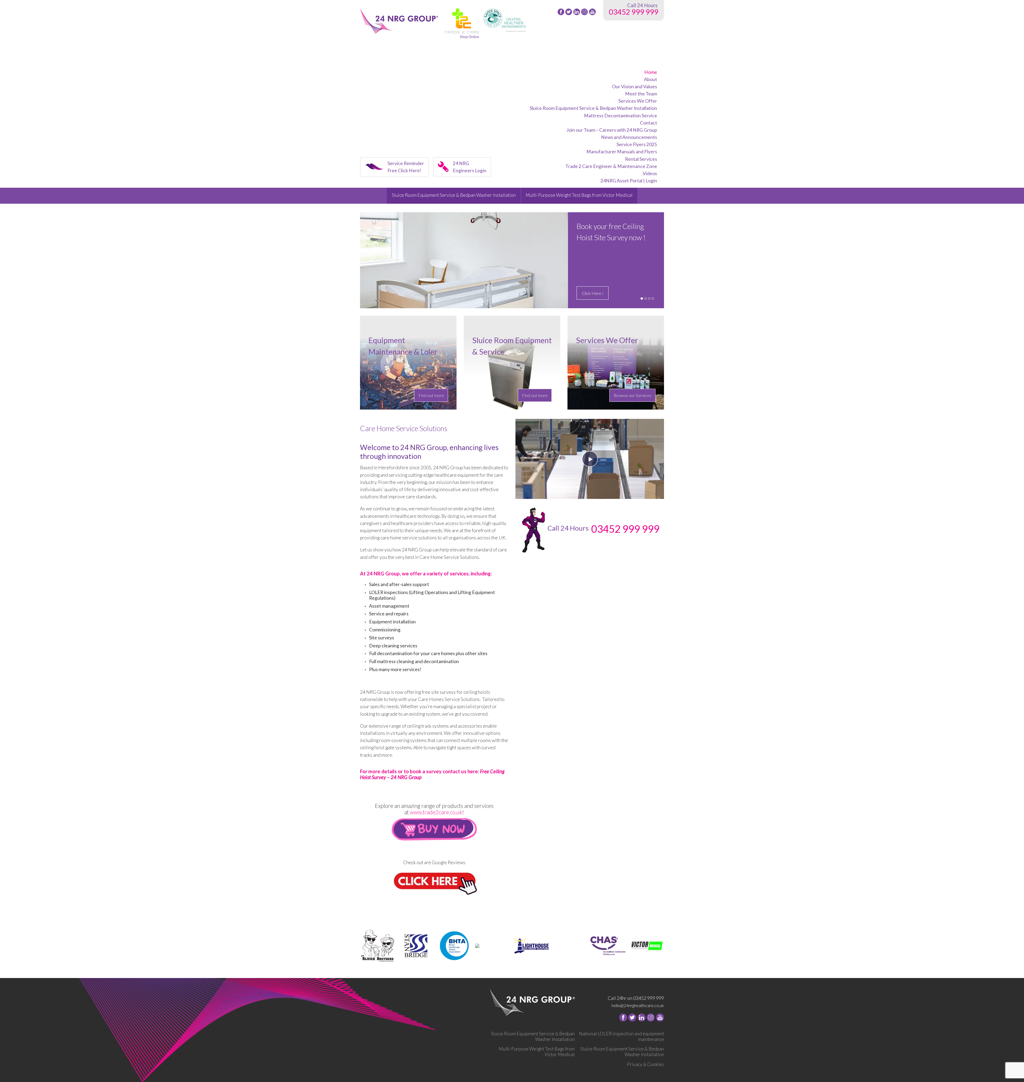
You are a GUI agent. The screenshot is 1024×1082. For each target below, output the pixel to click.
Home (650, 72)
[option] (512, 260)
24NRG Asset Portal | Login (629, 180)
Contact (648, 123)
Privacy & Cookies (645, 1064)
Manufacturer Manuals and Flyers (621, 151)
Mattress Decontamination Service (620, 115)
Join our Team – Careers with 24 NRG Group (611, 130)
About (650, 79)
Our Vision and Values (634, 86)
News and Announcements (629, 137)
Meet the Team (641, 94)
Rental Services (641, 159)
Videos (650, 173)
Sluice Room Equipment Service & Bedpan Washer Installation (593, 108)
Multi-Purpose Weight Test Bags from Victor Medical (579, 195)
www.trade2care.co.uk (436, 812)
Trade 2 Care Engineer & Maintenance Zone (611, 166)
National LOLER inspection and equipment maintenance (621, 1036)
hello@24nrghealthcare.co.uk (637, 1005)
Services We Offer (637, 101)
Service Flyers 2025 (637, 144)
